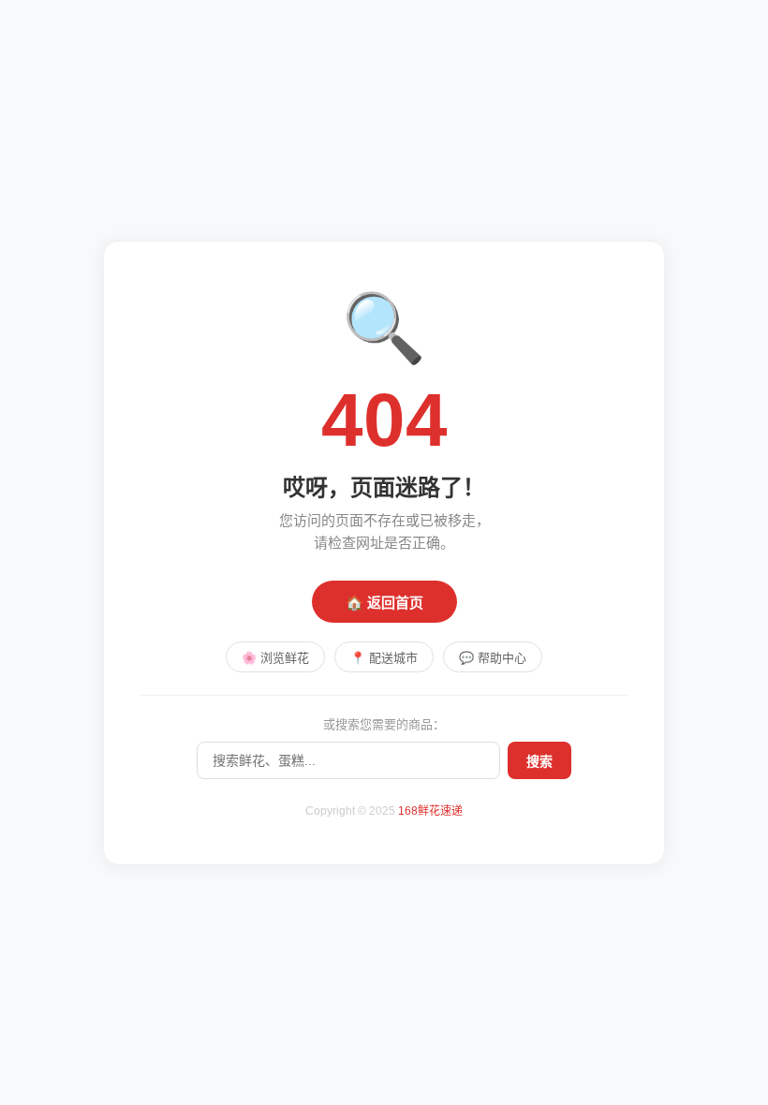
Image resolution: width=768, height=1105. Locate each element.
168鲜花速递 (430, 811)
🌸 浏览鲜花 (275, 658)
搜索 (539, 761)
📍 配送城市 (384, 658)
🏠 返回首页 (384, 603)
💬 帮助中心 (492, 658)
